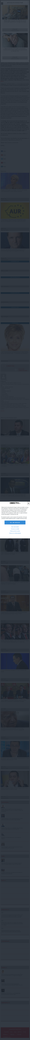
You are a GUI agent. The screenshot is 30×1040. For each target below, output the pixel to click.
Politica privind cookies (15, 531)
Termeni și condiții (15, 529)
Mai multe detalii (15, 526)
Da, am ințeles (15, 522)
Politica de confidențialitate (15, 533)
